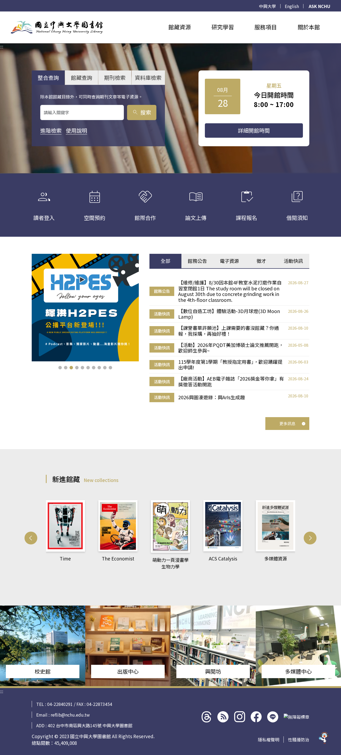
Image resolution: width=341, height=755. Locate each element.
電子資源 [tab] (229, 260)
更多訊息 (287, 423)
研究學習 (223, 27)
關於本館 (309, 27)
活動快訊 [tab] (293, 260)
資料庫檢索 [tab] (148, 77)
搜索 (141, 112)
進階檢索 (51, 130)
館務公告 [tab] (197, 260)
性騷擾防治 (298, 739)
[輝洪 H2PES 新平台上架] (85, 307)
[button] (60, 367)
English (292, 6)
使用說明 (76, 130)
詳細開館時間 (254, 130)
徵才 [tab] (261, 260)
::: (1, 14)
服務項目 (265, 27)
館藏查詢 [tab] (81, 77)
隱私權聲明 (268, 739)
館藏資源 (179, 27)
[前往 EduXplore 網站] (323, 735)
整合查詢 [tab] (48, 77)
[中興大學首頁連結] (57, 27)
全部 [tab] (165, 260)
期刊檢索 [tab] (114, 77)
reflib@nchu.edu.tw (70, 714)
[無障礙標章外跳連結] (296, 717)
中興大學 (267, 6)
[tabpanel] (229, 341)
